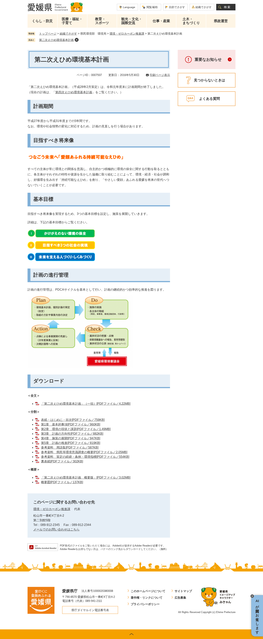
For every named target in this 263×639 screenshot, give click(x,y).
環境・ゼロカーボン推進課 (127, 33)
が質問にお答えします (257, 615)
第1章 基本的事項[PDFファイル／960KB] (70, 424)
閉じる (252, 596)
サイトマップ (183, 591)
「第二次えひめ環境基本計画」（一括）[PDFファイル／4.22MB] (85, 403)
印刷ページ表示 (160, 75)
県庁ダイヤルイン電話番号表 (90, 610)
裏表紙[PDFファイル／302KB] (62, 461)
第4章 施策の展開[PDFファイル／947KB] (70, 438)
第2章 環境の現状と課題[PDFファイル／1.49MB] (76, 429)
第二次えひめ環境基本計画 (56, 40)
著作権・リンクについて (146, 597)
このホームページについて (148, 591)
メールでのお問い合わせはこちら (56, 529)
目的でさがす (177, 7)
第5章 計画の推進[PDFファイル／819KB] (70, 443)
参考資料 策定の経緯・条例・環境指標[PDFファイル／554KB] (85, 456)
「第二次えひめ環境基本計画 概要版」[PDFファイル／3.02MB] (85, 477)
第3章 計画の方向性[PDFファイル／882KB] (72, 433)
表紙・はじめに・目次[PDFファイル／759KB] (73, 419)
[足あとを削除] (77, 40)
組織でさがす (203, 7)
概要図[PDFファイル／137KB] (62, 482)
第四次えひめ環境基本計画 (73, 92)
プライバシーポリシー (145, 604)
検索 (227, 7)
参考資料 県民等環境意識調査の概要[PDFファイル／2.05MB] (84, 452)
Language (129, 7)
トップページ (47, 33)
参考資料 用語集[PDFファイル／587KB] (69, 447)
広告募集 (180, 597)
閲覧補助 (152, 7)
